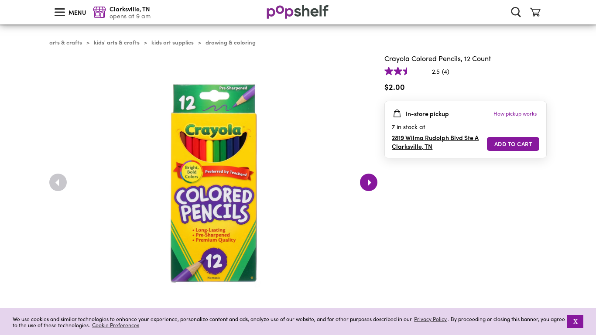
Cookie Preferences (115, 325)
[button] (540, 88)
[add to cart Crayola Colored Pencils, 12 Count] (513, 144)
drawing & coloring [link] (231, 42)
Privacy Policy (430, 319)
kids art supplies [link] (172, 42)
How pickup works (515, 113)
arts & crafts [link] (65, 42)
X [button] (575, 321)
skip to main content (4, 0)
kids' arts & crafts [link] (117, 42)
